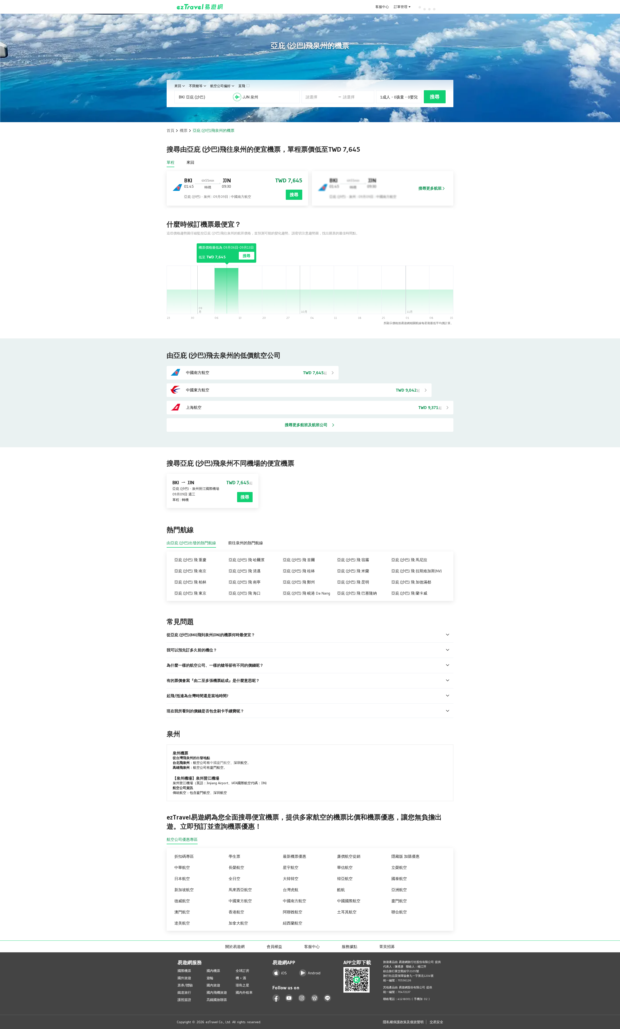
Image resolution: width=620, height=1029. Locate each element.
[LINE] (327, 998)
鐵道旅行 (184, 992)
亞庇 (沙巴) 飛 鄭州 (299, 582)
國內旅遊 (213, 985)
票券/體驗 (185, 985)
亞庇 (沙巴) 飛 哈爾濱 (246, 559)
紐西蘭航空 (292, 923)
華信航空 (345, 867)
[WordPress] (314, 998)
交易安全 (436, 1022)
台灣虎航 (290, 889)
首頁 (170, 130)
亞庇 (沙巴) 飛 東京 (190, 593)
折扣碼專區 (184, 856)
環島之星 (242, 985)
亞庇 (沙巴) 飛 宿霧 (353, 559)
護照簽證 (184, 1000)
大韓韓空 (290, 878)
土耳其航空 (346, 912)
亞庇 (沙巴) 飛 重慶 (190, 559)
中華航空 (182, 867)
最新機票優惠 (294, 856)
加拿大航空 (238, 923)
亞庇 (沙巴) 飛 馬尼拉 (409, 559)
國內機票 (213, 971)
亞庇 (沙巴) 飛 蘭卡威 (409, 593)
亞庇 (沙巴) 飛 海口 (245, 593)
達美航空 (182, 923)
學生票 (234, 856)
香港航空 (236, 912)
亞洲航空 (399, 889)
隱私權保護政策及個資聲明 (403, 1022)
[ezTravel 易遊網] (200, 6)
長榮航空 (236, 867)
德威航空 (182, 900)
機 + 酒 (241, 978)
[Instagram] (302, 998)
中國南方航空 (294, 900)
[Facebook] (276, 998)
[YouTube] (289, 998)
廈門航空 (399, 900)
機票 (183, 130)
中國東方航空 (240, 900)
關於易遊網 (235, 946)
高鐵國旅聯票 (217, 1000)
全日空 (234, 878)
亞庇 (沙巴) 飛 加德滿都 (411, 582)
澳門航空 (182, 912)
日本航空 (182, 878)
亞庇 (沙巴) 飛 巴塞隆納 (357, 593)
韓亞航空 (345, 878)
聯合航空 (399, 912)
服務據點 (349, 946)
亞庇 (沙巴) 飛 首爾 (299, 559)
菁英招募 (387, 946)
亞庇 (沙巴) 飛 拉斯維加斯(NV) (416, 570)
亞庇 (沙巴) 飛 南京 (190, 570)
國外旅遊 (184, 978)
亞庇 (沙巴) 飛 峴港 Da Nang (306, 593)
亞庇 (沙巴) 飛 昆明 (353, 582)
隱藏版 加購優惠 (405, 856)
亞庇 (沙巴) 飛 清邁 (245, 570)
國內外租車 (244, 992)
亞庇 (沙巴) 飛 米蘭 (353, 570)
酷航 (341, 889)
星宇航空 (290, 867)
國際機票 (184, 971)
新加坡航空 (184, 889)
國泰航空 (399, 878)
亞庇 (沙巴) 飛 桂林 (299, 570)
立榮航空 (399, 867)
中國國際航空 (348, 900)
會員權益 (274, 946)
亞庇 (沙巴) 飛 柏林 (190, 582)
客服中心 (382, 7)
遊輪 (210, 978)
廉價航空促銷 (348, 856)
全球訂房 (242, 971)
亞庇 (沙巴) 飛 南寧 (245, 582)
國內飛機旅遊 (217, 992)
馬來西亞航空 (240, 889)
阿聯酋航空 (292, 912)
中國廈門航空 (220, 763)
